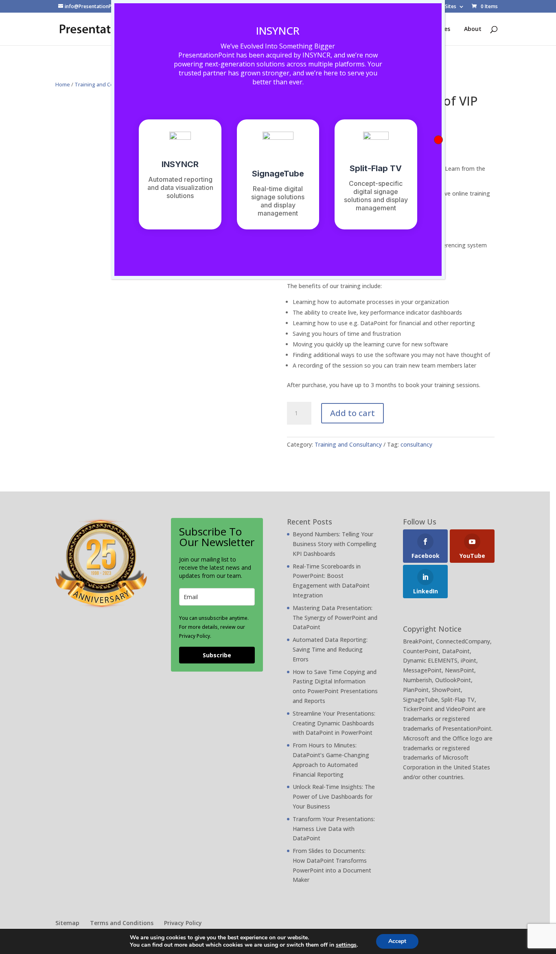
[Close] (438, 139)
